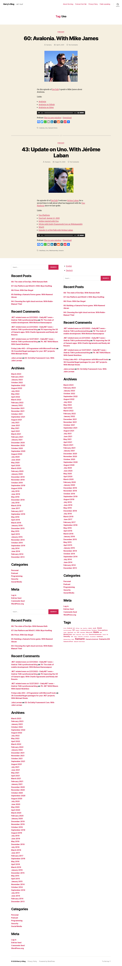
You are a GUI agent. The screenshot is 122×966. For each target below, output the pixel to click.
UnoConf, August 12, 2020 (49, 218)
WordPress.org (17, 604)
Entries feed (16, 598)
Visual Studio (93, 636)
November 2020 (18, 445)
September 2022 (18, 385)
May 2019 (15, 497)
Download (67, 118)
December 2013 (17, 557)
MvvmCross (67, 634)
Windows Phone (67, 639)
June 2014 (15, 551)
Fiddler (65, 632)
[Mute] (78, 113)
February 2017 (17, 511)
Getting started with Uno (49, 221)
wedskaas (100, 636)
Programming (16, 576)
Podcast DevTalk (81, 4)
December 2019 (18, 477)
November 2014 (18, 540)
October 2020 (17, 448)
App (81, 628)
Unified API (80, 636)
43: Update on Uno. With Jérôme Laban (61, 152)
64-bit (64, 628)
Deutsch (69, 270)
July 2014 (15, 548)
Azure (99, 628)
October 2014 (17, 543)
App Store (85, 628)
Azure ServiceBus (67, 630)
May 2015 (15, 531)
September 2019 (18, 485)
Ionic (75, 632)
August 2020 (16, 454)
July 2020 (15, 457)
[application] (61, 112)
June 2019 (15, 494)
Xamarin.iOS (104, 639)
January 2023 (17, 380)
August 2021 (16, 420)
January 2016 (17, 525)
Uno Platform (44, 215)
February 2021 (17, 437)
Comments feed (18, 601)
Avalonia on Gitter (46, 107)
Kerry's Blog (8, 4)
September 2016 (18, 514)
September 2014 (18, 546)
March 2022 (16, 400)
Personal (15, 570)
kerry (50, 45)
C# (73, 630)
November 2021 (17, 411)
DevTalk (55, 89)
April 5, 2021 (60, 45)
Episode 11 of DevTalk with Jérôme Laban (56, 230)
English (69, 266)
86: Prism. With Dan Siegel (22, 290)
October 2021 (17, 414)
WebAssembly (53, 250)
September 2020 (18, 451)
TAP (72, 636)
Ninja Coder (78, 634)
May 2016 (15, 517)
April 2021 (15, 431)
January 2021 (16, 440)
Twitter (75, 636)
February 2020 (17, 471)
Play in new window (52, 118)
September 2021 (18, 417)
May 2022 (15, 394)
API (74, 628)
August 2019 (16, 488)
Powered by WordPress (47, 961)
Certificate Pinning (85, 630)
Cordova (94, 630)
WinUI (41, 227)
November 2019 (18, 480)
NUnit (83, 634)
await (94, 628)
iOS (78, 632)
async (90, 628)
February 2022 (17, 403)
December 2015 (17, 528)
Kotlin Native (82, 632)
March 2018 (16, 506)
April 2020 (15, 465)
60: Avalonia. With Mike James (61, 38)
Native (74, 634)
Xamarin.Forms (52, 128)
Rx (107, 634)
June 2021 (15, 425)
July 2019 (15, 491)
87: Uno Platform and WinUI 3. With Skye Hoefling (31, 286)
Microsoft (89, 632)
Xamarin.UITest (68, 641)
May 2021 (15, 428)
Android (69, 628)
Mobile (96, 632)
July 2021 (15, 423)
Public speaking (105, 4)
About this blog (68, 4)
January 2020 (17, 474)
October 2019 (17, 483)
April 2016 (15, 520)
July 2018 (15, 503)
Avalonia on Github (47, 104)
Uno (46, 128)
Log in (13, 595)
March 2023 (16, 374)
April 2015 (15, 534)
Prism (86, 634)
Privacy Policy (93, 4)
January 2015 (16, 537)
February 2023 (17, 377)
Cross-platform (103, 630)
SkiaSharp (42, 250)
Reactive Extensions (95, 634)
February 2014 (17, 554)
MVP (101, 632)
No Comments (73, 45)
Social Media (16, 582)
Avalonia (42, 101)
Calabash (77, 630)
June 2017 (15, 508)
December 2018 (18, 500)
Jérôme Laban (73, 200)
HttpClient (70, 632)
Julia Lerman (16, 358)
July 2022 (15, 391)
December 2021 (17, 408)
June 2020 (15, 460)
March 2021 (16, 434)
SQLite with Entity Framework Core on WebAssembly (61, 224)
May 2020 (15, 463)
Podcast (61, 32)
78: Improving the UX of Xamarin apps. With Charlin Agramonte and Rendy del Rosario (34, 332)
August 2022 (16, 388)
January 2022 (17, 405)
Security (14, 579)
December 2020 (18, 443)
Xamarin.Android (92, 639)
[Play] (39, 113)
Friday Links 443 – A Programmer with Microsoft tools (33, 348)
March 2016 (16, 523)
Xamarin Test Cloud (79, 641)
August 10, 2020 (60, 162)
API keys (78, 628)
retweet (104, 634)
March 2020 (16, 468)
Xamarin (61, 250)
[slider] (82, 112)
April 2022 (15, 397)
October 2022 (17, 382)
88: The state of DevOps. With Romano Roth (29, 282)
